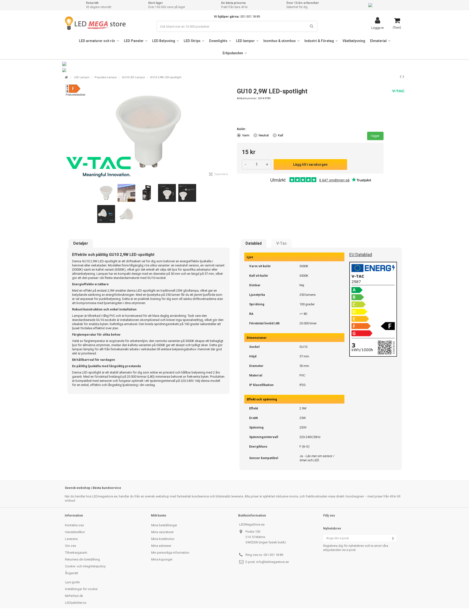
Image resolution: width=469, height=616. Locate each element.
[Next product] (403, 76)
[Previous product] (400, 76)
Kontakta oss (74, 525)
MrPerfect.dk (74, 596)
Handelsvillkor (75, 532)
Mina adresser (161, 546)
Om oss (70, 546)
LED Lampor (82, 77)
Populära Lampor (106, 77)
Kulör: (242, 129)
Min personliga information (170, 552)
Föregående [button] (67, 131)
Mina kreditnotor (162, 539)
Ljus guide (72, 582)
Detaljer (80, 243)
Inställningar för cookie (81, 589)
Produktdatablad (75, 94)
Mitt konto (158, 515)
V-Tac (281, 243)
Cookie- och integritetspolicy (85, 566)
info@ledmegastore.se (272, 562)
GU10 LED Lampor (133, 77)
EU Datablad (360, 254)
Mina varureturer (162, 532)
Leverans (71, 539)
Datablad (253, 243)
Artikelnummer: (247, 98)
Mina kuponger (161, 559)
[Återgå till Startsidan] (66, 77)
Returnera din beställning (82, 559)
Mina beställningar (164, 525)
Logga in (377, 27)
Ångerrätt (71, 573)
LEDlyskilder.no (75, 603)
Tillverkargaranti (76, 552)
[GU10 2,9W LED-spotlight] (106, 193)
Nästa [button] (229, 131)
